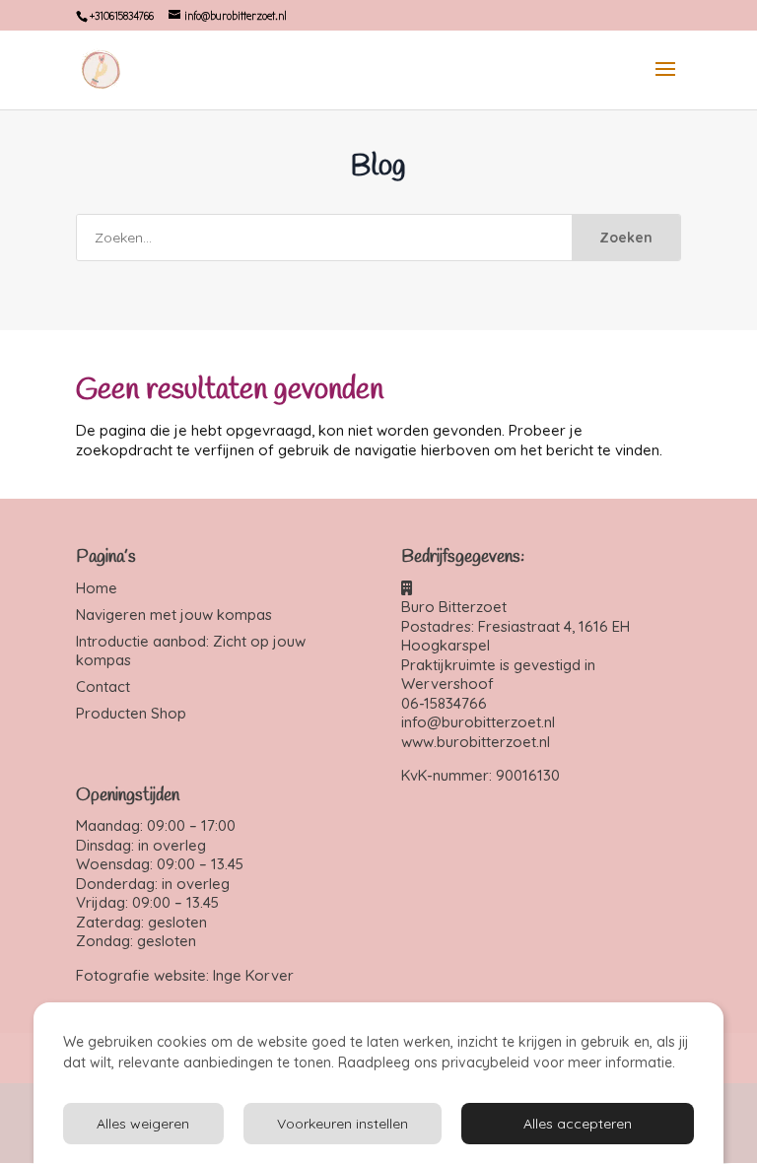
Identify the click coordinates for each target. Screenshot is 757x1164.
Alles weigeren (143, 1123)
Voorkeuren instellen (342, 1123)
